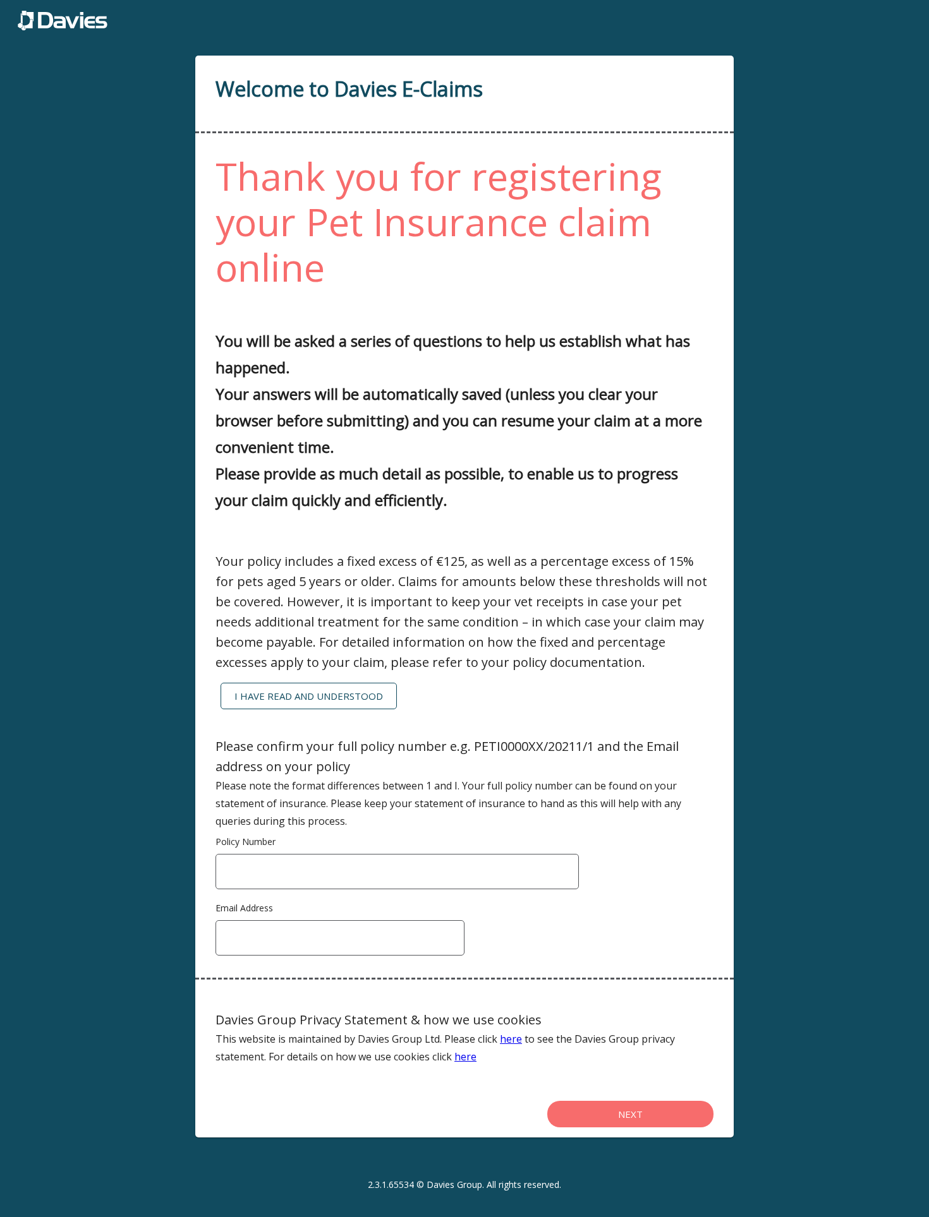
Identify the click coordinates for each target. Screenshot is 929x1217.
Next (630, 1114)
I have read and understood (308, 696)
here (511, 1039)
